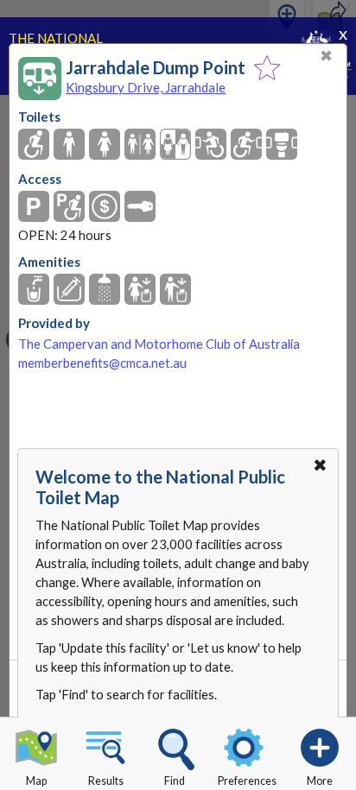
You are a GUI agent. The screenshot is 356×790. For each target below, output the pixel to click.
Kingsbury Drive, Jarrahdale (146, 87)
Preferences (247, 780)
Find (174, 780)
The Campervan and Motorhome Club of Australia (159, 344)
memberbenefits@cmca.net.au (102, 363)
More (320, 780)
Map (36, 780)
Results (106, 780)
